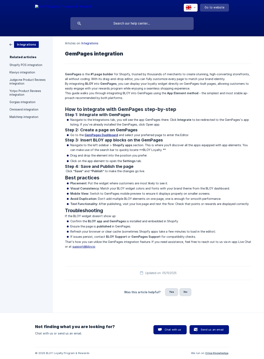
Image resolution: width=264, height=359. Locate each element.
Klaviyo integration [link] (22, 72)
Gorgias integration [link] (22, 102)
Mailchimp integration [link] (23, 117)
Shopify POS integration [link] (25, 65)
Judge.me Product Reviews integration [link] (27, 81)
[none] (63, 7)
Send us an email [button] (212, 329)
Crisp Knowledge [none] (216, 353)
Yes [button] (171, 291)
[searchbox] (132, 23)
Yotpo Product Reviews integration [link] (25, 92)
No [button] (185, 291)
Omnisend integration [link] (23, 109)
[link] (24, 44)
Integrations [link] (89, 43)
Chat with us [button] (173, 329)
